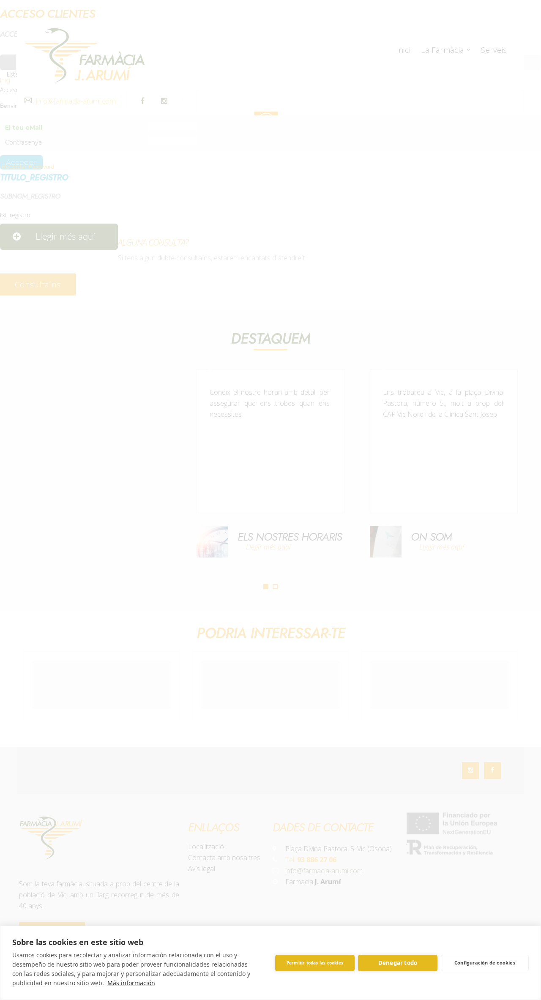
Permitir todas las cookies (315, 963)
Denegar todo (397, 963)
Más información (131, 983)
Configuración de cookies (484, 962)
